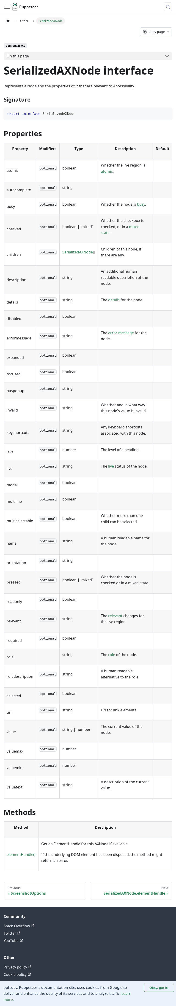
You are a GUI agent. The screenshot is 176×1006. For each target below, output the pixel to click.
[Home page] (8, 20)
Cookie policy (15, 974)
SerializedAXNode (77, 252)
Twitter (10, 933)
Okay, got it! (158, 988)
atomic (107, 171)
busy (141, 204)
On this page (18, 56)
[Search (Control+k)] (168, 7)
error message (121, 332)
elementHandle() (21, 854)
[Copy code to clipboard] (166, 113)
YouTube (11, 940)
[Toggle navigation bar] (7, 6)
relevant (115, 615)
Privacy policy (15, 967)
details (114, 299)
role (111, 654)
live (111, 466)
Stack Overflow (17, 925)
